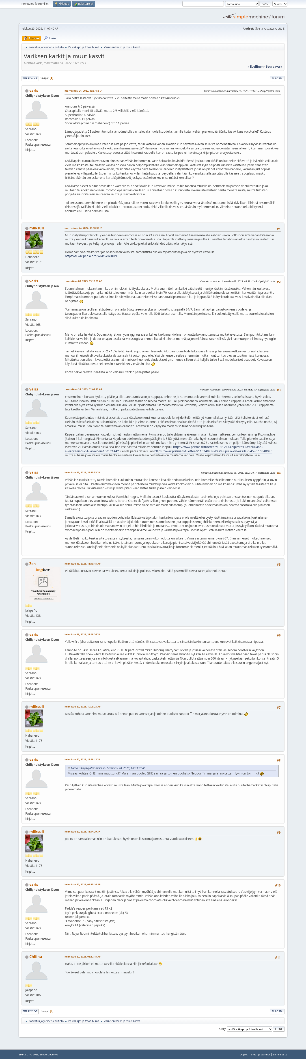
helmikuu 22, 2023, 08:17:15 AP (83, 956)
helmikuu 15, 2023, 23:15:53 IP (82, 472)
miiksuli (36, 228)
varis (33, 90)
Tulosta (277, 78)
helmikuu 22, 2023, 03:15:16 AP (83, 884)
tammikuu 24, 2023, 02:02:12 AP (83, 389)
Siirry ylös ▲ (280, 1054)
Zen (32, 563)
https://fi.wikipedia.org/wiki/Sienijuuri (91, 256)
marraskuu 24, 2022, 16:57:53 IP (83, 90)
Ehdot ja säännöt (260, 1054)
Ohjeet (244, 1054)
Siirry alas (30, 78)
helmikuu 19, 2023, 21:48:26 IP (82, 634)
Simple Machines (49, 1054)
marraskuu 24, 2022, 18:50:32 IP (83, 228)
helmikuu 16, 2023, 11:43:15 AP (83, 563)
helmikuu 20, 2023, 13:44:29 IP (82, 831)
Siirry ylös (30, 1011)
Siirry (222, 1029)
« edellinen (256, 67)
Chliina (35, 956)
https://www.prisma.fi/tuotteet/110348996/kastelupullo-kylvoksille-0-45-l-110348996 (213, 451)
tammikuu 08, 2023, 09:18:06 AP (83, 281)
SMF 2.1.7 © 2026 (28, 1054)
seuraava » (274, 67)
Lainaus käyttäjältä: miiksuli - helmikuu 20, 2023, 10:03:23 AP (108, 768)
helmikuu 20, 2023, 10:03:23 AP (83, 706)
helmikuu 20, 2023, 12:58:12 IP (82, 759)
